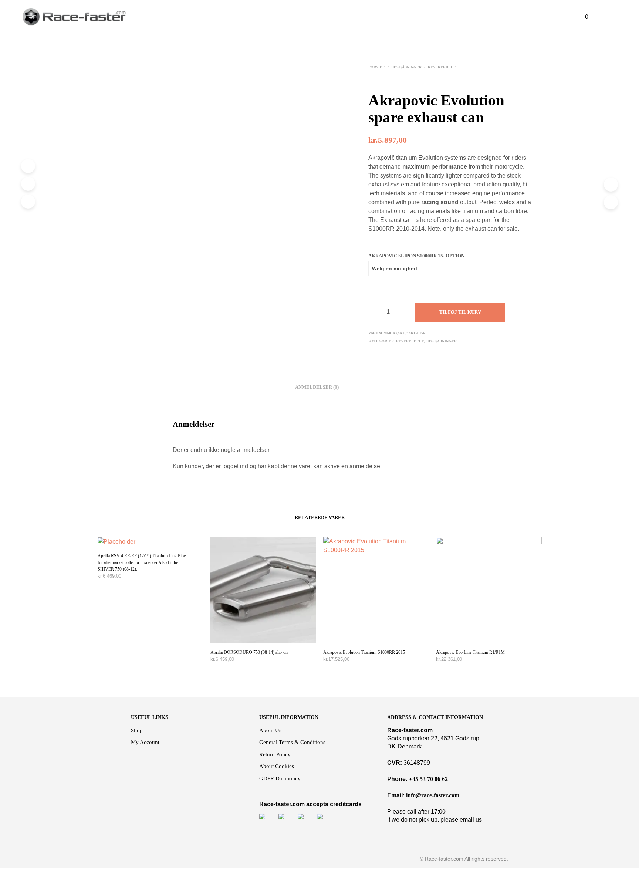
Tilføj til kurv (460, 312)
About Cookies (276, 766)
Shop (137, 730)
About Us (270, 730)
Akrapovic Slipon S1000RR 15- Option (416, 255)
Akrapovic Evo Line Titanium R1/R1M (470, 652)
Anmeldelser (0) (317, 387)
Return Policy (275, 754)
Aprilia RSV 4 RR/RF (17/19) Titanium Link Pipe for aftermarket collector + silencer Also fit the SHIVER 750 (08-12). (142, 562)
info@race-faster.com (432, 795)
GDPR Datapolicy (280, 778)
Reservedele (442, 67)
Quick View (154, 539)
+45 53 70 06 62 (428, 779)
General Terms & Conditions (292, 742)
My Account (145, 742)
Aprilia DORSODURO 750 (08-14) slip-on (249, 652)
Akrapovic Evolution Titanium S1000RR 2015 (364, 652)
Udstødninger (406, 67)
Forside (376, 67)
